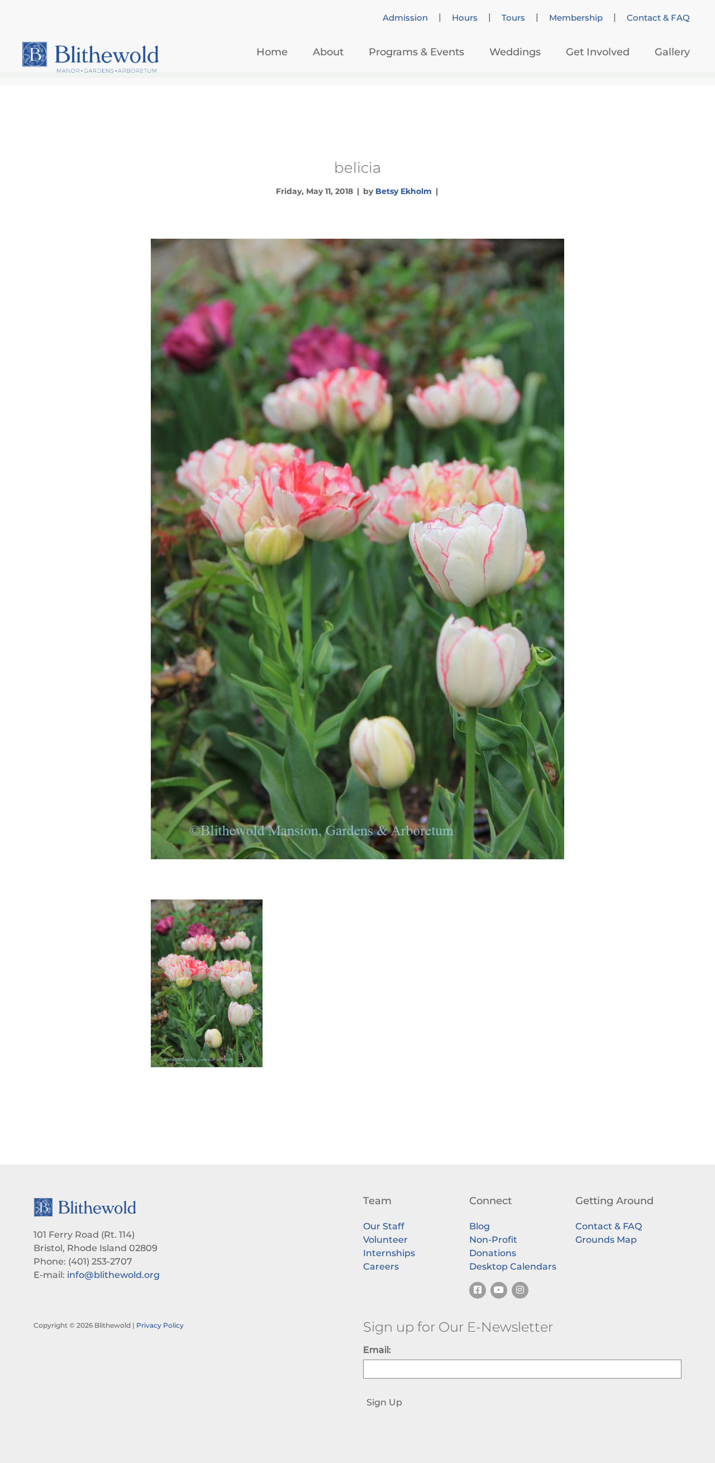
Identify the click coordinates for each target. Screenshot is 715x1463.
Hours (465, 18)
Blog (479, 1226)
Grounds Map (606, 1239)
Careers (381, 1266)
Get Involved (598, 52)
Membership (576, 18)
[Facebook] (477, 1290)
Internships (389, 1253)
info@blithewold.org (113, 1275)
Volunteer (385, 1239)
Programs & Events (416, 52)
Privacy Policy (160, 1325)
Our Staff (383, 1226)
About (328, 52)
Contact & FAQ (658, 18)
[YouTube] (498, 1290)
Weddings (515, 52)
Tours (513, 18)
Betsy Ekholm (403, 191)
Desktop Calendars (512, 1266)
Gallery (672, 52)
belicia (357, 168)
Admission (405, 18)
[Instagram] (520, 1290)
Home (272, 52)
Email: (377, 1349)
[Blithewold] (90, 57)
